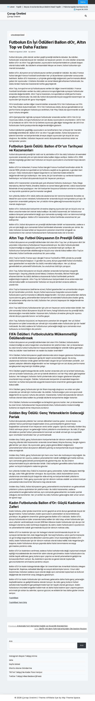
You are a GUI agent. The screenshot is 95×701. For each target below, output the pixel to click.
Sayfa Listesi (14, 664)
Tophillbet (13, 597)
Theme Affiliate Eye (48, 697)
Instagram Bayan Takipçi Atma (23, 656)
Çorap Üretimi (16, 13)
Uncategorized (17, 34)
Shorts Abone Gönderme (20, 668)
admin (33, 51)
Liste (11, 660)
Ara (10, 641)
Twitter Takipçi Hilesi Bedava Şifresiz (25, 676)
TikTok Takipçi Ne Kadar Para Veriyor (25, 672)
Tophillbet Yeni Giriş (18, 602)
